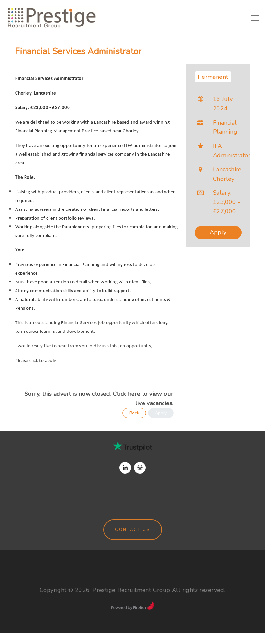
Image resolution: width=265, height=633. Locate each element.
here (134, 394)
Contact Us (132, 530)
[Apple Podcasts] (140, 468)
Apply (218, 232)
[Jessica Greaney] (125, 468)
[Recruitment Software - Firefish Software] (132, 608)
